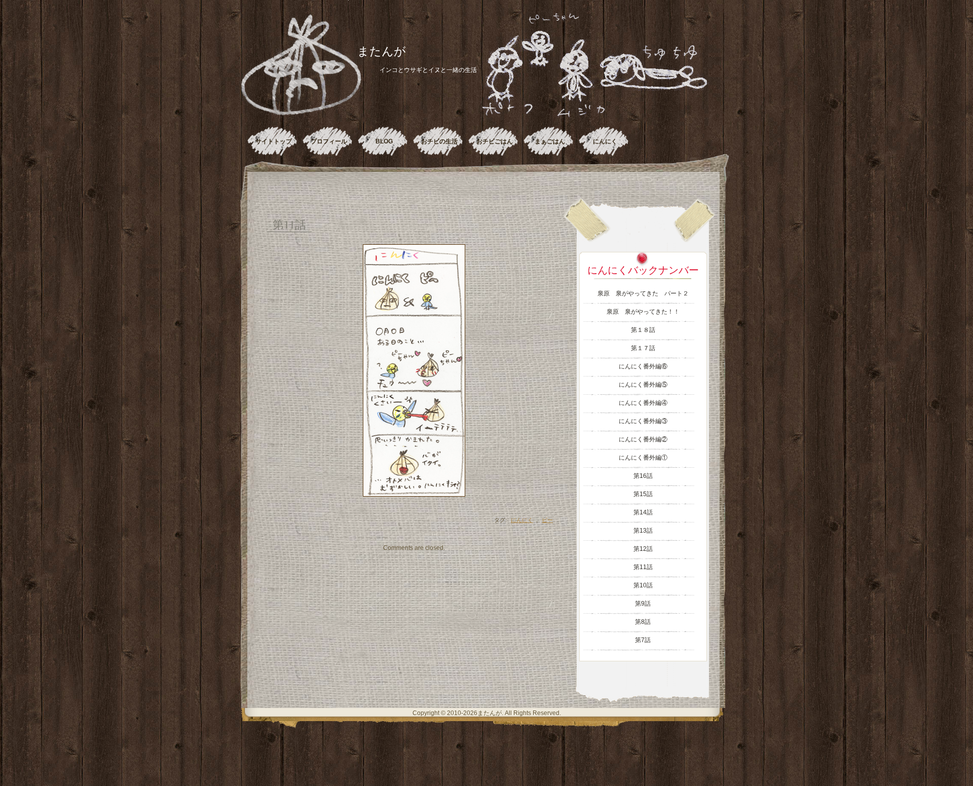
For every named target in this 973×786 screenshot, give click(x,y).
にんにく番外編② (643, 439)
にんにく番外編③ (643, 421)
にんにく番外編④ (643, 402)
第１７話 (643, 348)
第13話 (643, 530)
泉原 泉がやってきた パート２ (643, 293)
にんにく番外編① (643, 457)
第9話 (643, 603)
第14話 (643, 512)
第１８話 (643, 329)
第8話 (643, 621)
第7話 (643, 640)
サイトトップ (273, 141)
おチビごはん (494, 141)
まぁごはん (550, 141)
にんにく (605, 141)
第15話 (643, 494)
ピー (547, 520)
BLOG (384, 141)
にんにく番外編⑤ (643, 384)
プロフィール (329, 141)
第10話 (643, 585)
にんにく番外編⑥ (643, 366)
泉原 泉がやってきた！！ (643, 311)
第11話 (289, 224)
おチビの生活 (439, 141)
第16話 (643, 475)
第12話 (643, 548)
